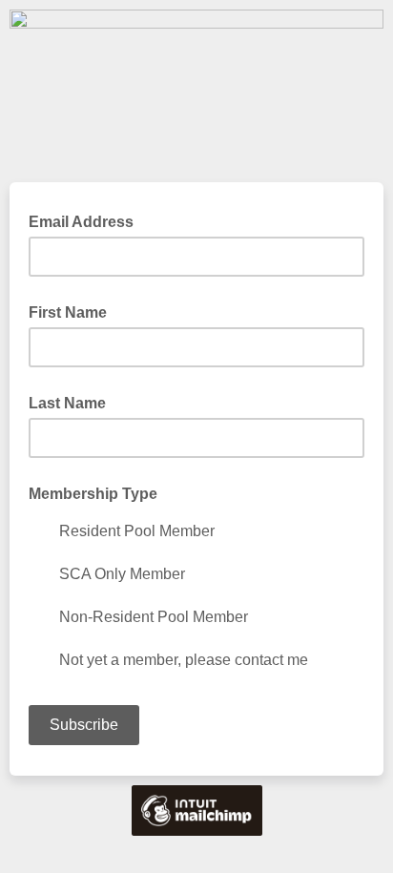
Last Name (67, 403)
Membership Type (93, 494)
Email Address (87, 220)
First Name (68, 312)
